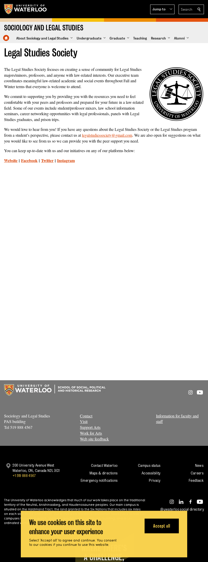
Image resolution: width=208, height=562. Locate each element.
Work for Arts (91, 433)
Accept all (161, 525)
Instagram (66, 160)
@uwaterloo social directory (182, 509)
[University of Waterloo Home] (25, 9)
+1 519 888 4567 (24, 475)
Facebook (29, 160)
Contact (86, 415)
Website (11, 160)
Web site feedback (94, 438)
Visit (84, 421)
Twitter (47, 160)
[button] (162, 9)
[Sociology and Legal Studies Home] (6, 38)
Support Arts (90, 427)
